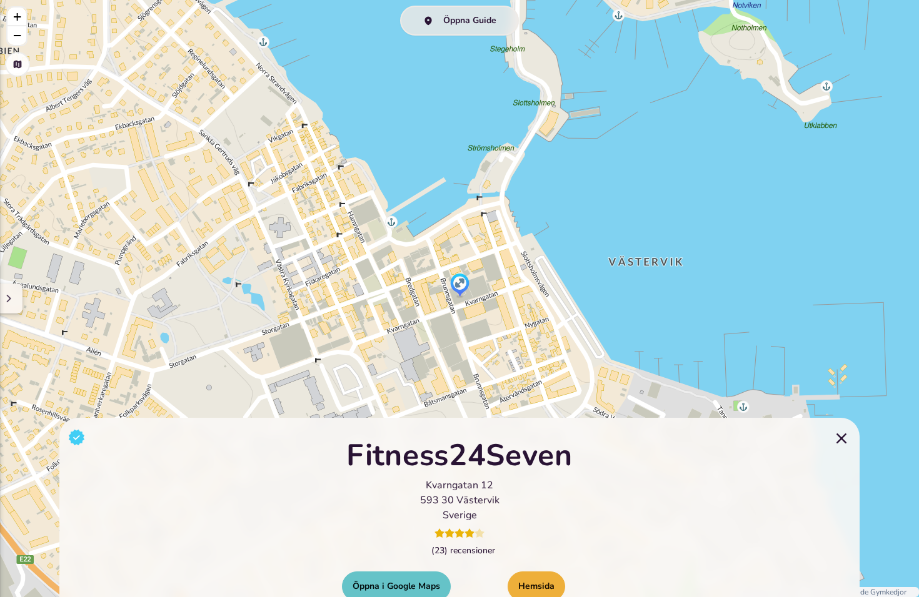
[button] (459, 286)
